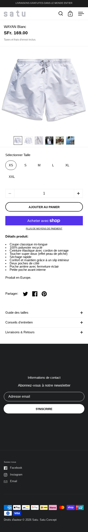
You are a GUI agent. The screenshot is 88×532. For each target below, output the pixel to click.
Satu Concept (48, 519)
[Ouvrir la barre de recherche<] (61, 13)
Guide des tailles (16, 312)
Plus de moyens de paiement (44, 229)
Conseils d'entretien (19, 322)
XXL (12, 176)
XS (11, 165)
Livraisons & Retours (20, 332)
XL (67, 165)
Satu (35, 519)
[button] (78, 193)
